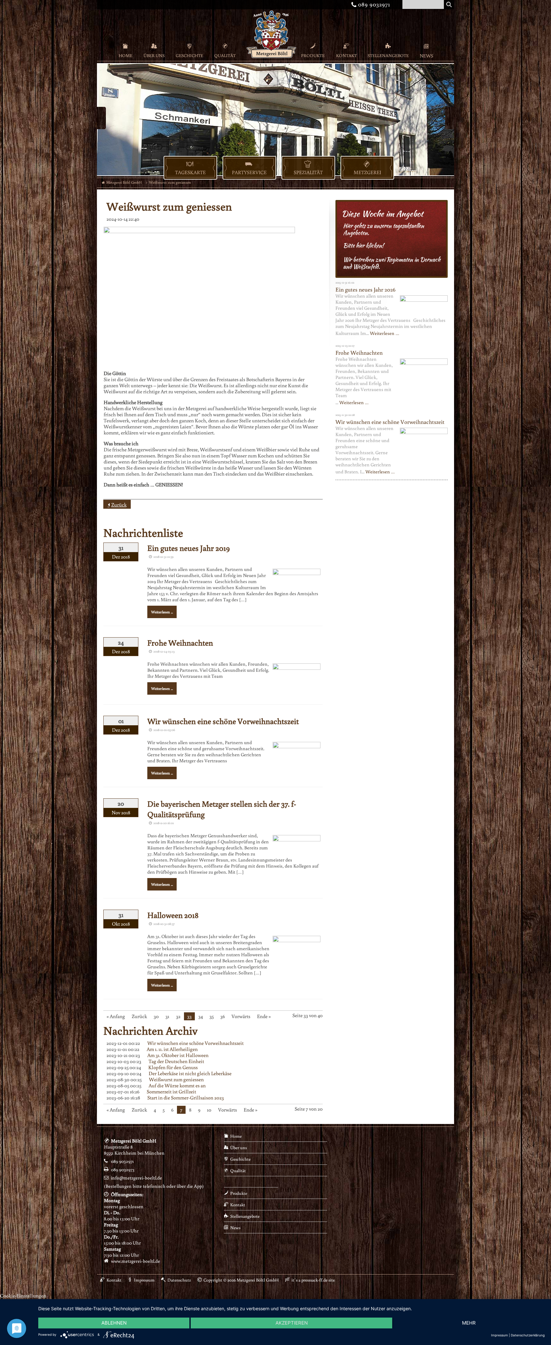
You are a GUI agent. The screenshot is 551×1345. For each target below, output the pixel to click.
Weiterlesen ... (162, 612)
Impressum (144, 1280)
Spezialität (308, 172)
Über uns (154, 55)
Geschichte (189, 55)
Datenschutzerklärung (528, 1335)
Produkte (313, 55)
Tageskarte (190, 172)
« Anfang (116, 1016)
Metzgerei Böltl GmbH (124, 182)
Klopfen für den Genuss (173, 1067)
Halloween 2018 (172, 915)
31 (167, 1016)
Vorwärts (240, 1016)
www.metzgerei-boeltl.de (135, 1261)
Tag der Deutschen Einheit (176, 1061)
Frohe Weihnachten (180, 642)
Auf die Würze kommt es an (177, 1085)
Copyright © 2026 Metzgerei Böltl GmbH (241, 1280)
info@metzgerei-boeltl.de (136, 1178)
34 (200, 1016)
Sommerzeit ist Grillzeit (171, 1091)
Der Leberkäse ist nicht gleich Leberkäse (190, 1073)
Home (125, 55)
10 (209, 1109)
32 (178, 1016)
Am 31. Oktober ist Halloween (178, 1055)
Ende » (264, 1016)
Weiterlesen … (384, 333)
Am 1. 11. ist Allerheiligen (172, 1049)
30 (156, 1016)
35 (211, 1016)
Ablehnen (114, 1323)
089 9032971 (371, 4)
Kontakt (346, 55)
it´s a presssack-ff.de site (313, 1280)
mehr (469, 1323)
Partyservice (249, 172)
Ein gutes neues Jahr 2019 (188, 548)
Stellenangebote (388, 55)
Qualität (225, 55)
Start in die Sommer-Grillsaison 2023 (185, 1097)
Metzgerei (367, 172)
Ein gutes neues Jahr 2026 (365, 289)
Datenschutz (179, 1280)
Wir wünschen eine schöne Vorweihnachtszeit (223, 721)
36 (222, 1016)
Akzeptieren (292, 1323)
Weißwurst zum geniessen (176, 1079)
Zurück (119, 504)
